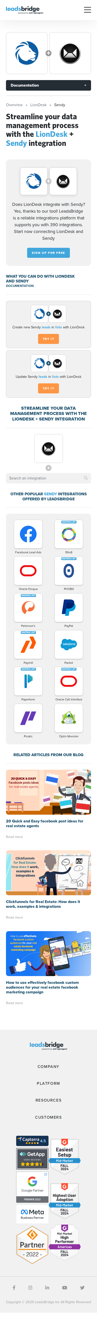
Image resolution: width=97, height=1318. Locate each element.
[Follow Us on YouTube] (64, 1288)
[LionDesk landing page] (27, 53)
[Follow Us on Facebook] (14, 1288)
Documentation (25, 85)
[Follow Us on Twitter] (82, 1288)
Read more (14, 837)
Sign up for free (48, 253)
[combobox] (48, 478)
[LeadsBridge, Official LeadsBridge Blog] (24, 10)
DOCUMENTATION (20, 285)
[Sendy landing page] (70, 53)
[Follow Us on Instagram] (30, 1288)
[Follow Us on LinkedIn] (47, 1288)
